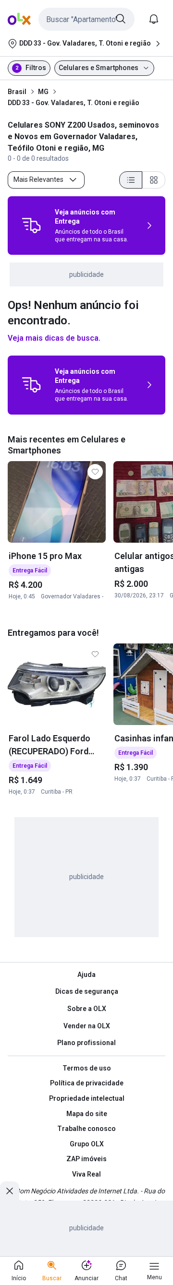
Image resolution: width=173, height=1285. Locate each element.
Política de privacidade (87, 1083)
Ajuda (86, 974)
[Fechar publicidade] (9, 1191)
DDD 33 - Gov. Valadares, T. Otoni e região (73, 102)
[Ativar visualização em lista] (130, 180)
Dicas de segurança (86, 991)
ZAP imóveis (86, 1159)
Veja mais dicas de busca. (54, 338)
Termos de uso (86, 1068)
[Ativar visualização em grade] (153, 180)
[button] (86, 19)
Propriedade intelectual (86, 1098)
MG (43, 91)
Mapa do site (86, 1114)
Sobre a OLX (86, 1008)
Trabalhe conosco (86, 1128)
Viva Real (86, 1174)
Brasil (17, 91)
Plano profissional (86, 1043)
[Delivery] (31, 225)
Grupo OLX (87, 1144)
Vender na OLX (86, 1026)
